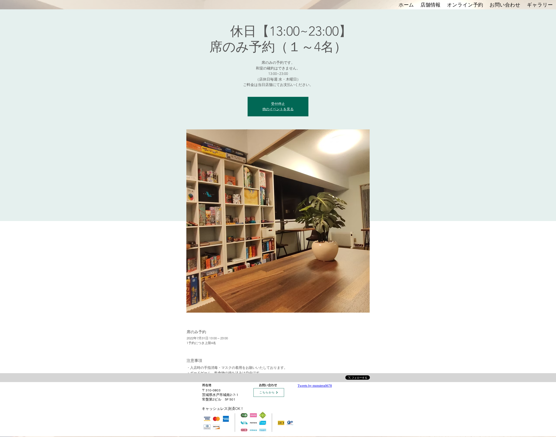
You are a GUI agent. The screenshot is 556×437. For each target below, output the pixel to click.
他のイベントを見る (278, 109)
